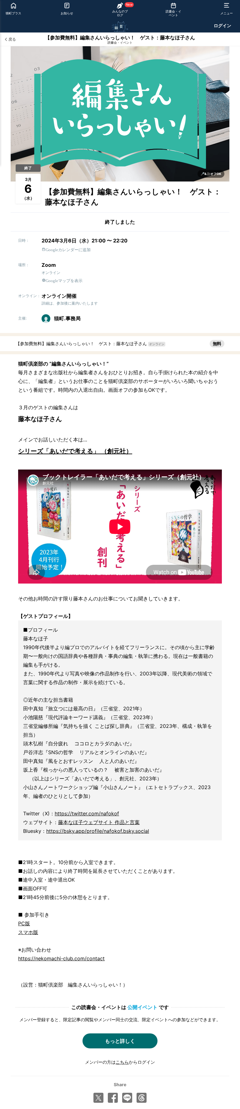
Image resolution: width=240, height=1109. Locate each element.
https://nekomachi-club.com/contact (61, 958)
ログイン (222, 25)
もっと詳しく (120, 1041)
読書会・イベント (120, 42)
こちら (122, 1062)
